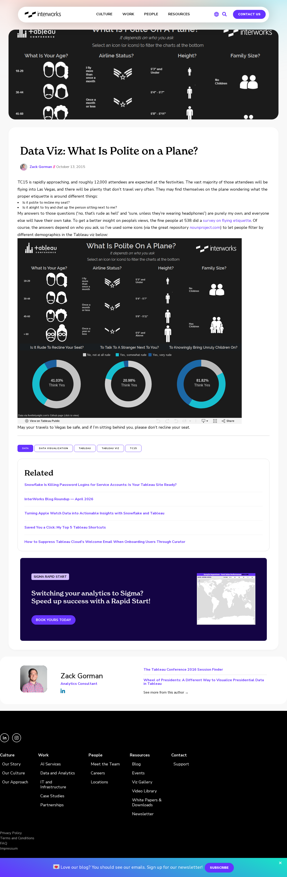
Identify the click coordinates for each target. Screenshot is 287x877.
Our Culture (13, 773)
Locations (99, 782)
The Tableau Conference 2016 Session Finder (183, 670)
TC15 (133, 448)
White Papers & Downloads (147, 803)
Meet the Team (105, 764)
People (95, 755)
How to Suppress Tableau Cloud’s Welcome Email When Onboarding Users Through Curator (104, 541)
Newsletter (143, 814)
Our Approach (15, 782)
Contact (179, 755)
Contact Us (249, 14)
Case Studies (52, 796)
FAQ (3, 843)
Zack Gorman (41, 166)
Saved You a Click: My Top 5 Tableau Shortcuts (65, 527)
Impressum (9, 848)
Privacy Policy (11, 833)
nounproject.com (205, 227)
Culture (7, 755)
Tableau (85, 448)
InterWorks (43, 14)
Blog (136, 764)
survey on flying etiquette (227, 220)
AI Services (50, 764)
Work (43, 755)
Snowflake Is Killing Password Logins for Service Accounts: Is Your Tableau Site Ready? (100, 484)
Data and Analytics (57, 773)
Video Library (144, 791)
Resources (140, 755)
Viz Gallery (142, 782)
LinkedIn (63, 691)
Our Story (11, 764)
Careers (98, 773)
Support (181, 764)
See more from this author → (166, 692)
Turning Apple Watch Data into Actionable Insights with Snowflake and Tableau (94, 513)
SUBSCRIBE (219, 868)
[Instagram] (16, 741)
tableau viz (110, 448)
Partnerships (52, 805)
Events (138, 773)
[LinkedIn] (5, 741)
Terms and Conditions (17, 838)
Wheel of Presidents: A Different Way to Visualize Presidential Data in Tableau (204, 681)
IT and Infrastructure (53, 785)
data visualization (53, 448)
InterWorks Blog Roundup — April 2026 (58, 499)
